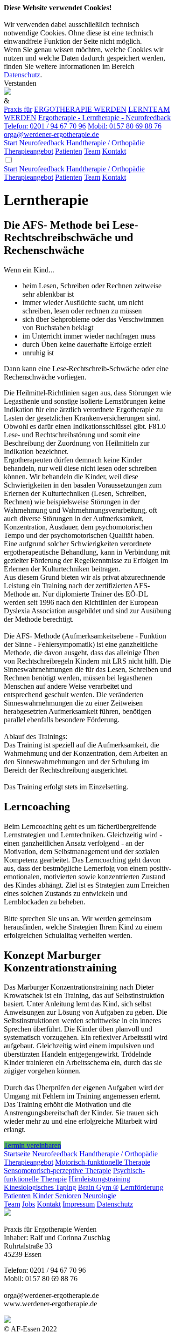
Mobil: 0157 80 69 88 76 (124, 126)
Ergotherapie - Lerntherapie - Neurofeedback (104, 118)
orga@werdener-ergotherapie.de (51, 134)
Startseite (17, 1154)
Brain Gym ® (98, 1187)
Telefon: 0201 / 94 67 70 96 (45, 126)
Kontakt (114, 151)
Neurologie (99, 1196)
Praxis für (18, 109)
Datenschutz (22, 75)
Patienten (68, 151)
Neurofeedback (41, 143)
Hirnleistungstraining (99, 1179)
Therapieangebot (28, 151)
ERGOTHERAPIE (80, 109)
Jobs (28, 1204)
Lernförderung (141, 1187)
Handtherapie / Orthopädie (105, 143)
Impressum (79, 1204)
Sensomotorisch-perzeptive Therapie (57, 1170)
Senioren (68, 1196)
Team (92, 151)
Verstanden (20, 83)
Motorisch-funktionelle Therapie (102, 1162)
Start (10, 143)
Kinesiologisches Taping (40, 1187)
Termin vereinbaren (32, 1145)
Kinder (43, 1196)
